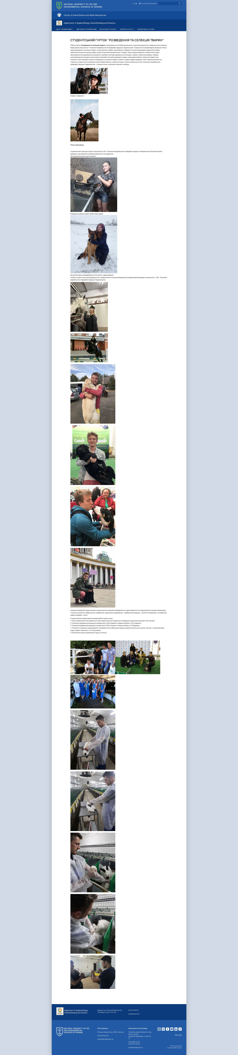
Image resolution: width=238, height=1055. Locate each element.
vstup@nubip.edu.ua (135, 1047)
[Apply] (180, 3)
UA (133, 3)
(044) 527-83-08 (134, 1044)
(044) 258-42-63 (134, 1042)
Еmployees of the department (87, 29)
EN (136, 3)
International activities (145, 29)
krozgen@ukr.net (133, 1014)
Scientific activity (126, 29)
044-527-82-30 (133, 1010)
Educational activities (107, 29)
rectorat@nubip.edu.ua (105, 1039)
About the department (64, 29)
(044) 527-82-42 (103, 1036)
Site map (178, 1035)
